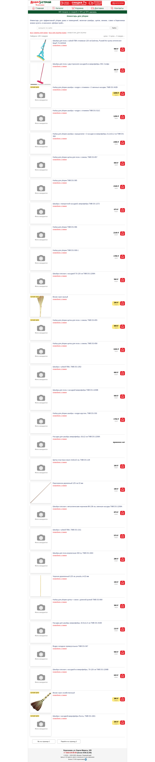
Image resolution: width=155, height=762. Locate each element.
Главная (40, 8)
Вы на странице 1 (44, 741)
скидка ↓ (120, 36)
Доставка (99, 8)
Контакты (118, 8)
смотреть (92, 12)
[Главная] (40, 2)
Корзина (79, 8)
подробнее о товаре (60, 45)
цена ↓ (113, 36)
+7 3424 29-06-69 (70, 753)
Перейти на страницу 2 (69, 741)
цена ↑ (106, 36)
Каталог (59, 8)
